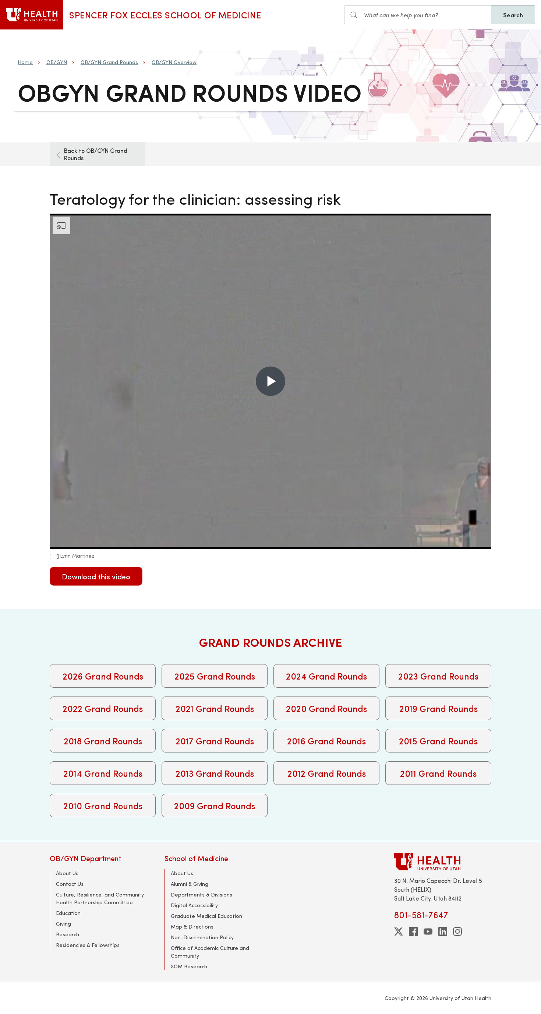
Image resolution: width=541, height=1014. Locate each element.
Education (68, 912)
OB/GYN (56, 62)
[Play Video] (270, 381)
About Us (67, 873)
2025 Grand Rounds (214, 676)
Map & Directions (192, 926)
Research (67, 934)
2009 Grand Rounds (214, 805)
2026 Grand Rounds (103, 676)
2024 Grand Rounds (326, 676)
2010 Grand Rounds (102, 805)
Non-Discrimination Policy (202, 937)
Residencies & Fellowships (88, 944)
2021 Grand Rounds (215, 708)
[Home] (31, 14)
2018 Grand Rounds (103, 741)
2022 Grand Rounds (103, 708)
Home (25, 62)
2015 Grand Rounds (438, 741)
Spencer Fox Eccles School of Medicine (165, 15)
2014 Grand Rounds (102, 773)
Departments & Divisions (201, 894)
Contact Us (70, 883)
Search (513, 15)
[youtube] (428, 931)
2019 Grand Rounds (438, 708)
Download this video (96, 576)
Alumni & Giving (189, 883)
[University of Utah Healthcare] (442, 861)
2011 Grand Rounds (438, 773)
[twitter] (398, 931)
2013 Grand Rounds (215, 773)
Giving (63, 923)
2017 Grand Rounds (215, 741)
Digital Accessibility (194, 905)
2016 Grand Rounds (326, 741)
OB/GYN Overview (174, 62)
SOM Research (189, 966)
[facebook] (413, 931)
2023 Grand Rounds (438, 676)
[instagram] (457, 931)
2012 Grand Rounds (326, 773)
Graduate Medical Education (206, 915)
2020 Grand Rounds (326, 708)
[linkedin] (442, 931)
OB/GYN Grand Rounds (109, 62)
